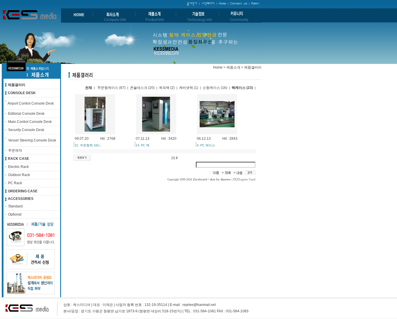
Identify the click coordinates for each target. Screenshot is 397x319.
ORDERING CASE (22, 191)
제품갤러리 (16, 85)
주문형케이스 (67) (111, 88)
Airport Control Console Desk (31, 103)
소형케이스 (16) (215, 88)
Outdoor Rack (19, 175)
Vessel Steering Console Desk (32, 140)
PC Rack (15, 183)
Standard (15, 206)
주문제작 (15, 150)
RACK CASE (18, 159)
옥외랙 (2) (167, 88)
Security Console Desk (26, 130)
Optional (15, 214)
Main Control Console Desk (30, 122)
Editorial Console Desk (26, 114)
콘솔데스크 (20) (142, 88)
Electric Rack (18, 167)
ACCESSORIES (20, 199)
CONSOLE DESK (22, 93)
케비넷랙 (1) (188, 88)
